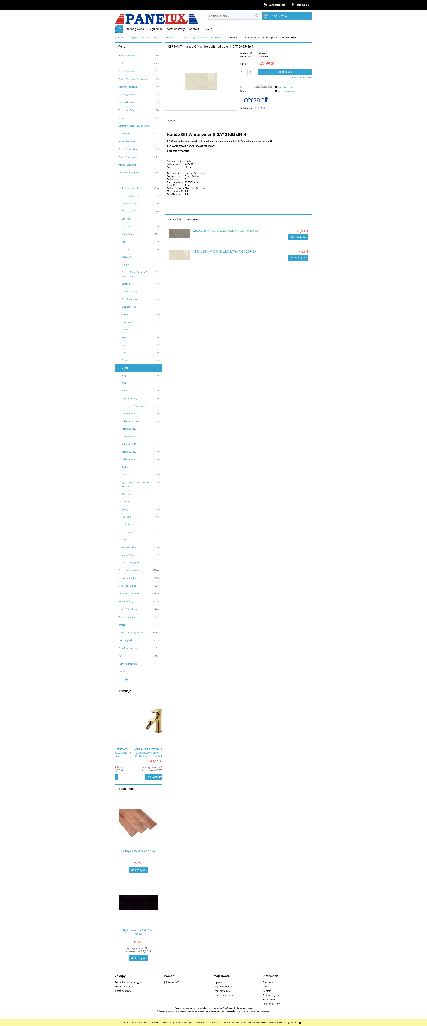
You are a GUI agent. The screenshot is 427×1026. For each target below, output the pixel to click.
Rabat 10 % (269, 999)
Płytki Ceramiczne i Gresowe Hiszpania (135, 484)
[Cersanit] (256, 99)
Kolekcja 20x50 (129, 428)
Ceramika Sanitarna (128, 570)
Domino (126, 524)
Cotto (124, 352)
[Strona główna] (156, 17)
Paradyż (126, 509)
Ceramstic (126, 226)
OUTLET (122, 655)
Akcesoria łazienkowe (128, 593)
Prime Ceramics (129, 234)
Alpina (125, 314)
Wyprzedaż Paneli (127, 110)
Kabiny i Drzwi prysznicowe (131, 632)
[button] (284, 87)
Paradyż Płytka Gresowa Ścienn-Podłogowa (137, 274)
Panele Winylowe (126, 55)
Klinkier (125, 501)
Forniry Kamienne (127, 71)
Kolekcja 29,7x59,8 (130, 421)
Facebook (268, 982)
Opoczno (126, 494)
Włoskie (125, 249)
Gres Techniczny (130, 398)
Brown (125, 360)
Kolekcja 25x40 (129, 444)
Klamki (121, 63)
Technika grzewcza (127, 663)
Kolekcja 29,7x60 (130, 413)
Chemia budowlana (128, 648)
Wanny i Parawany (127, 616)
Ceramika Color (129, 203)
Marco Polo (127, 554)
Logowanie (219, 982)
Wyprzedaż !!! (128, 211)
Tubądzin (126, 516)
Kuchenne (127, 466)
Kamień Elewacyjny (127, 149)
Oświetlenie (124, 133)
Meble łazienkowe (127, 585)
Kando (125, 329)
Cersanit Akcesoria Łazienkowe (133, 125)
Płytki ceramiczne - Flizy (130, 188)
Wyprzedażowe (129, 291)
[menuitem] (134, 29)
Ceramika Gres (129, 531)
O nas (266, 986)
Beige (124, 375)
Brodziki (122, 624)
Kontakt (267, 990)
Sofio (124, 241)
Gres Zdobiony (129, 306)
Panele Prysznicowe (128, 609)
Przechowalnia (222, 990)
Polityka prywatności (274, 995)
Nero (124, 337)
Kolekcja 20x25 (129, 459)
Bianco (125, 367)
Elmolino (126, 218)
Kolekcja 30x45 (129, 436)
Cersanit (126, 283)
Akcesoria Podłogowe (129, 172)
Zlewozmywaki (125, 640)
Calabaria (126, 321)
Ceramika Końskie (130, 195)
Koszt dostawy (123, 990)
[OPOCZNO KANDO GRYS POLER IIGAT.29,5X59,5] (179, 233)
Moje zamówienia (223, 986)
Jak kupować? (171, 982)
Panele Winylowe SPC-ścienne (133, 78)
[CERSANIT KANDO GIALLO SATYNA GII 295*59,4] (179, 255)
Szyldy (121, 117)
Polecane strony (271, 1003)
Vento (125, 390)
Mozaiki (125, 474)
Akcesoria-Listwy (126, 141)
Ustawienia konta (223, 995)
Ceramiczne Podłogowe (133, 405)
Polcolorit (126, 256)
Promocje (123, 679)
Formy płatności (124, 986)
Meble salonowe (126, 102)
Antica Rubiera (129, 547)
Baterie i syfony (126, 601)
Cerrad (125, 539)
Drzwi (121, 180)
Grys (124, 344)
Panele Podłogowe (127, 156)
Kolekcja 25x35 (129, 451)
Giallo (124, 383)
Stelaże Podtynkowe (128, 577)
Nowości (122, 671)
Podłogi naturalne (127, 164)
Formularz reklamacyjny (128, 982)
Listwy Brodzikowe (127, 86)
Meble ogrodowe (126, 94)
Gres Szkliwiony (129, 299)
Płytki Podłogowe (130, 562)
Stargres (126, 264)
